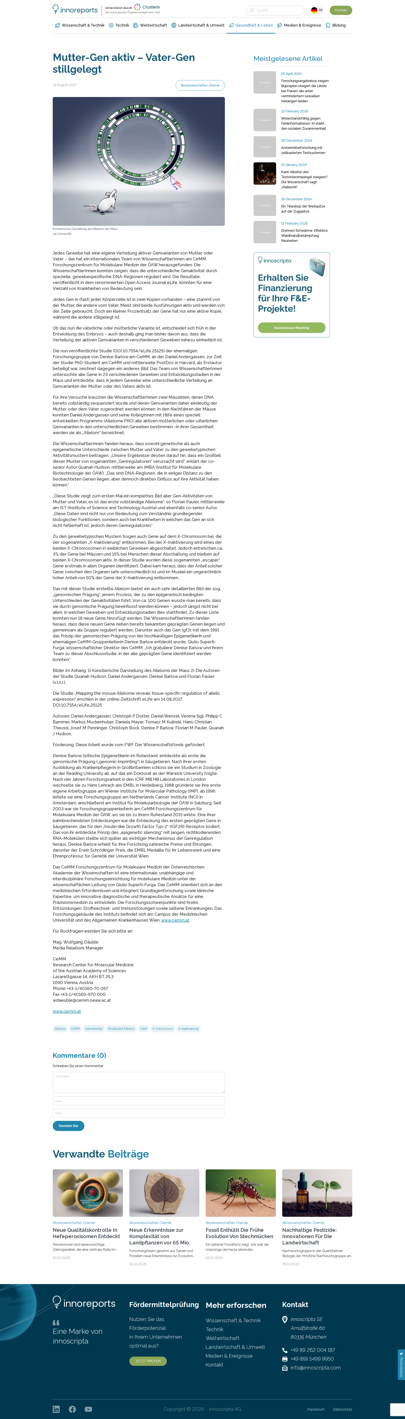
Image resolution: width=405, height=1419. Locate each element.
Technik (214, 1329)
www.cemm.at (175, 920)
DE (320, 10)
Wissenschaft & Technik (233, 1320)
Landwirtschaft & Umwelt (235, 1347)
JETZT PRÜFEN (148, 1361)
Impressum (316, 1409)
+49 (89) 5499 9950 (312, 1359)
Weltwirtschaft (222, 1338)
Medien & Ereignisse (229, 1356)
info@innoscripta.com (316, 1368)
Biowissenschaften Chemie (200, 85)
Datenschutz (342, 1409)
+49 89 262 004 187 (313, 1350)
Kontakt (341, 10)
